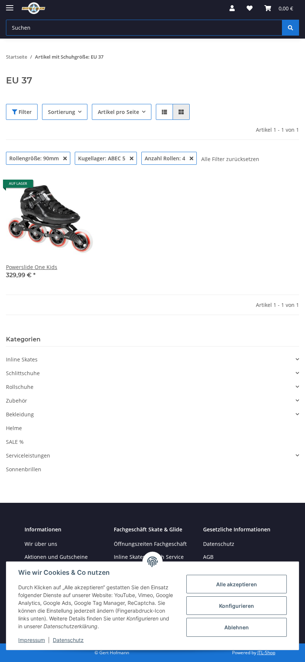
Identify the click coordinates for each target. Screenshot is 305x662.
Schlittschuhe (23, 373)
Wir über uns (41, 543)
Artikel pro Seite (118, 111)
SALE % (15, 441)
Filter (24, 111)
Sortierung (61, 111)
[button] (232, 8)
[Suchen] (290, 28)
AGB (208, 556)
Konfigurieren (236, 606)
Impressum (31, 640)
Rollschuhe (19, 386)
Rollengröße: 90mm (34, 158)
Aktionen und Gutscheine (56, 556)
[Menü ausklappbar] (9, 4)
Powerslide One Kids (31, 267)
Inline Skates (22, 359)
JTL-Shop (266, 652)
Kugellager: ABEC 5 (102, 158)
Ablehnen (236, 627)
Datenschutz (68, 640)
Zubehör (16, 400)
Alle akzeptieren (236, 584)
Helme (14, 428)
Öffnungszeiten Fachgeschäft (150, 543)
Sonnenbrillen (23, 469)
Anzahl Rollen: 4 (166, 158)
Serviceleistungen (28, 455)
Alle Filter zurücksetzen (230, 159)
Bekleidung (20, 414)
